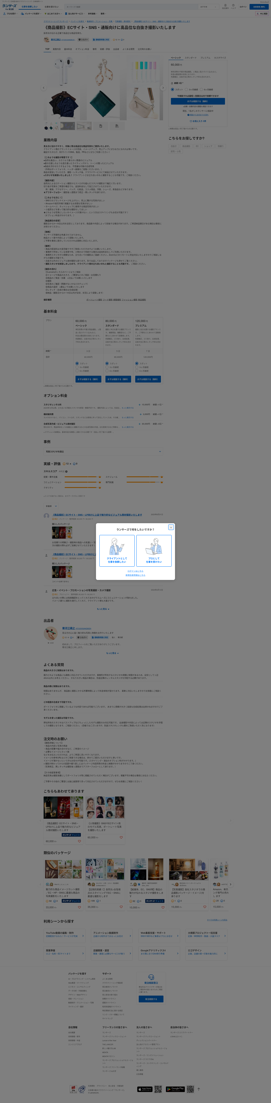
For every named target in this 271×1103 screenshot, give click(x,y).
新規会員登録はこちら (135, 575)
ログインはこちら (135, 570)
